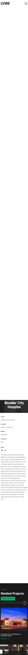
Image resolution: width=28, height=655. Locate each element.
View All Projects (8, 598)
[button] (2, 450)
